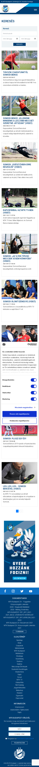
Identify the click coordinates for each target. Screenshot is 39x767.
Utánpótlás (20, 682)
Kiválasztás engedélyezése (19, 421)
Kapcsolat (19, 698)
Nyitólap (20, 640)
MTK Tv (19, 680)
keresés (19, 44)
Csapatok (19, 646)
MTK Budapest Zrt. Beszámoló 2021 (19, 623)
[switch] (34, 386)
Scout (19, 677)
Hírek (19, 643)
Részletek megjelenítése (24, 407)
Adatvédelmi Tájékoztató (19, 710)
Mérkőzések (19, 648)
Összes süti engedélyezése (19, 414)
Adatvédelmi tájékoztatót (25, 738)
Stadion (19, 693)
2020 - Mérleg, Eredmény (19, 610)
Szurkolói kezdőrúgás (19, 669)
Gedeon (19, 661)
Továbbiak (20, 631)
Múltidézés (19, 653)
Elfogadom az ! (20, 738)
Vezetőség (20, 659)
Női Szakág (19, 685)
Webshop (19, 690)
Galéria (19, 664)
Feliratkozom (19, 743)
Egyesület (19, 696)
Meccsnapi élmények (19, 667)
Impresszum (19, 707)
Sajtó (19, 674)
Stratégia (19, 656)
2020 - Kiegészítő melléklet (19, 607)
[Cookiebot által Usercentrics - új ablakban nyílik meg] (28, 344)
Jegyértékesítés (19, 688)
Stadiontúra (19, 672)
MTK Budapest (19, 651)
